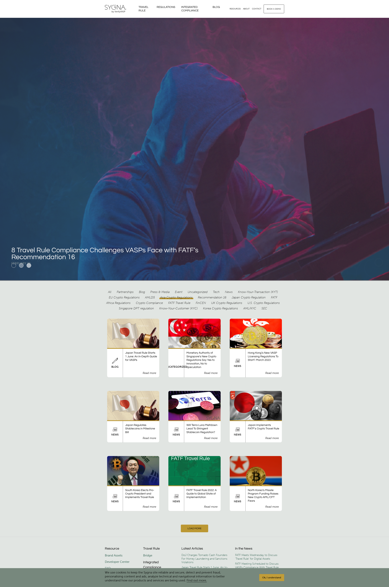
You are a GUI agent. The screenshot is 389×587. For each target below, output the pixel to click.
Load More (194, 528)
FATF (274, 297)
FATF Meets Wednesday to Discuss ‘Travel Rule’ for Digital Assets (256, 556)
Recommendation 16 (212, 297)
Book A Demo (274, 9)
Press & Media (160, 292)
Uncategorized (198, 292)
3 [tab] (29, 265)
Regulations (166, 7)
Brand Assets (114, 555)
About (246, 9)
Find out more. (197, 580)
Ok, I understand (271, 577)
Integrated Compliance (190, 9)
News (229, 292)
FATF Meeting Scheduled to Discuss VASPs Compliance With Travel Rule (257, 565)
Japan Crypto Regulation (249, 297)
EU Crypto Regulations (124, 297)
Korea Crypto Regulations (220, 308)
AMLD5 (150, 297)
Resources (235, 9)
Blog (216, 7)
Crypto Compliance (149, 303)
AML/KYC (249, 308)
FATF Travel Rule (179, 303)
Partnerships (125, 292)
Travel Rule (143, 9)
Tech (216, 292)
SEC (264, 308)
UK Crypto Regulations (226, 303)
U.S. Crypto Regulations (264, 303)
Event (178, 292)
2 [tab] (21, 265)
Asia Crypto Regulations (176, 297)
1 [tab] (13, 265)
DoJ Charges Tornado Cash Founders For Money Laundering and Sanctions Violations (204, 558)
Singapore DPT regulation (136, 308)
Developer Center (117, 562)
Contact (256, 9)
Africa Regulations (118, 303)
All (109, 292)
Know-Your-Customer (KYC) (178, 308)
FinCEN (201, 303)
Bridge (147, 555)
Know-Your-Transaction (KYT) (258, 292)
